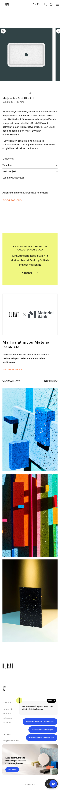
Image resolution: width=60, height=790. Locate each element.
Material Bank (12, 370)
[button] (45, 4)
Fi (33, 4)
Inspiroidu (51, 381)
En (38, 4)
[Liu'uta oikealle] (36, 93)
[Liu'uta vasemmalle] (23, 93)
